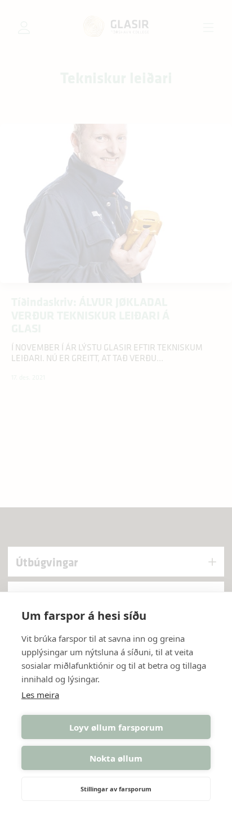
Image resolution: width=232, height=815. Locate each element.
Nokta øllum (116, 758)
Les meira (40, 694)
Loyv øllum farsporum (116, 727)
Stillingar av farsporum (116, 789)
